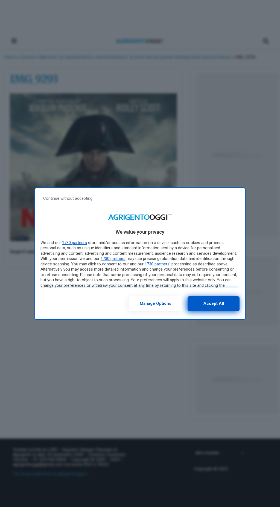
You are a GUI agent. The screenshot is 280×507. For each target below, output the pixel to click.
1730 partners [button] (74, 242)
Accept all (213, 303)
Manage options (155, 303)
